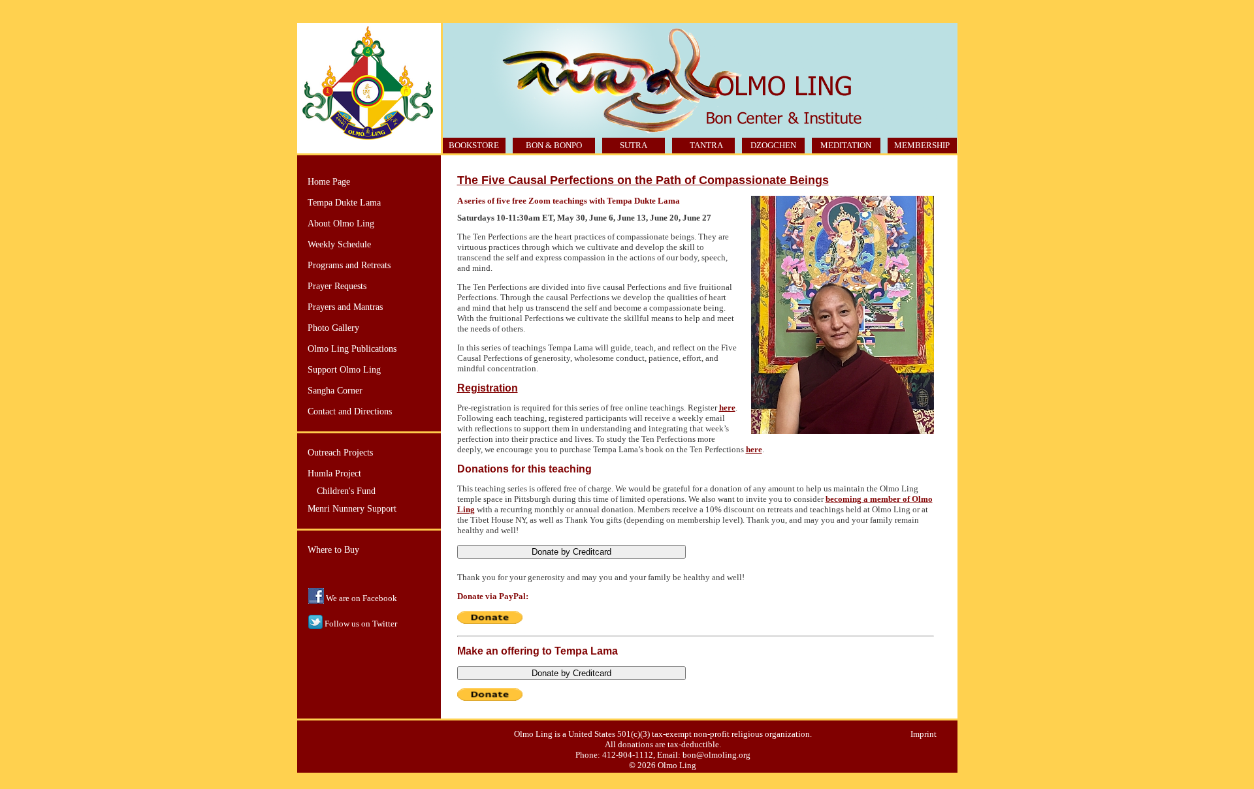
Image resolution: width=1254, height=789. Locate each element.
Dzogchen (773, 145)
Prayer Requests (337, 286)
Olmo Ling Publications (352, 349)
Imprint (923, 734)
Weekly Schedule (339, 244)
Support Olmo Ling (344, 370)
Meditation (845, 145)
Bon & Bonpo (554, 145)
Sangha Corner (335, 390)
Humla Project (334, 473)
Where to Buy (333, 550)
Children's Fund (346, 491)
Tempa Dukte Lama (344, 203)
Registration (487, 388)
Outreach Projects (340, 452)
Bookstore (474, 145)
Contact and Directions (350, 411)
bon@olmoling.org (716, 755)
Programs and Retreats (349, 265)
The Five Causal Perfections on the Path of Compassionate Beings (643, 180)
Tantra (706, 145)
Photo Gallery (333, 328)
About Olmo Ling (341, 223)
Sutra (633, 145)
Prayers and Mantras (345, 307)
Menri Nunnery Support (352, 509)
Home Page (329, 182)
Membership (922, 145)
